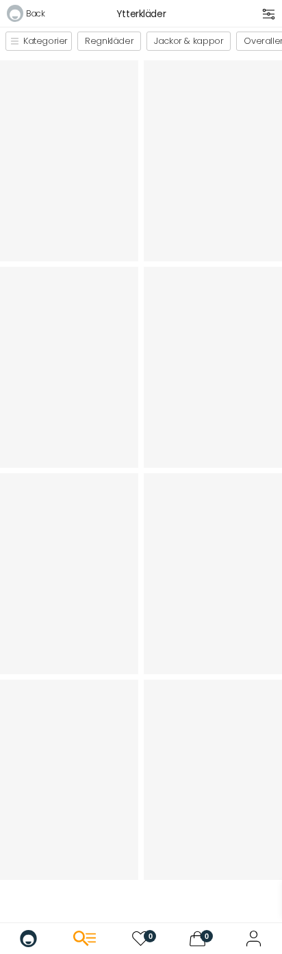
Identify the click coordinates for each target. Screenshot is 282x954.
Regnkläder (109, 40)
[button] (25, 15)
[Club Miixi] (253, 938)
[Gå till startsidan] (28, 938)
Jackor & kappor (188, 40)
